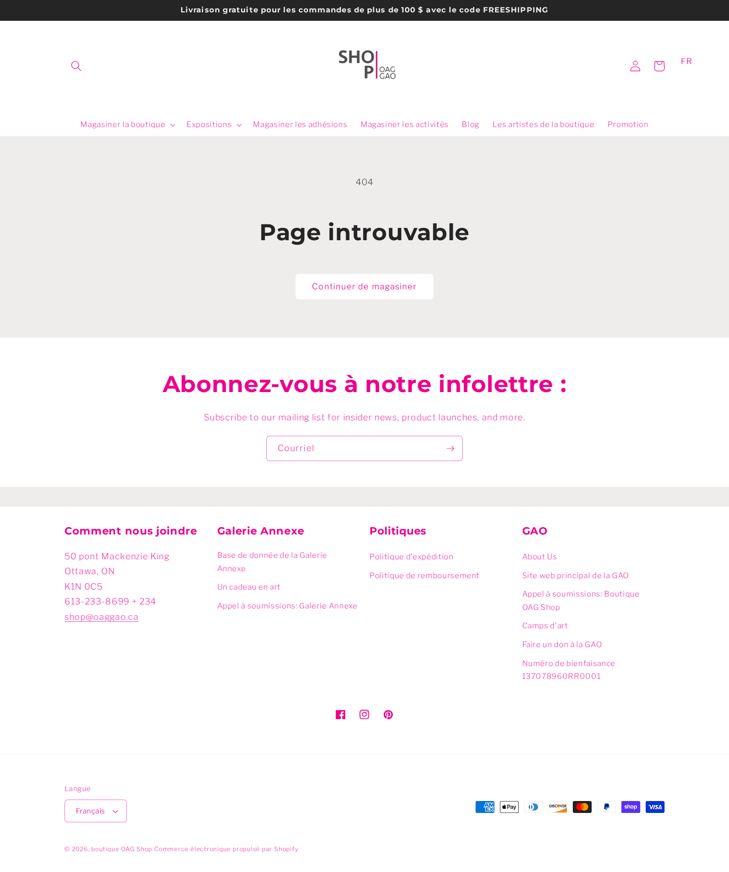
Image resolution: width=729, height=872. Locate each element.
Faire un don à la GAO (562, 644)
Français (90, 810)
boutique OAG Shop (121, 849)
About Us (539, 556)
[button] (76, 66)
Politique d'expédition (411, 556)
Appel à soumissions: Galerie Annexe (287, 605)
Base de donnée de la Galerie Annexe (272, 561)
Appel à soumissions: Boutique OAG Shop (581, 600)
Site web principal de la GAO (575, 575)
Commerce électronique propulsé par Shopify (226, 849)
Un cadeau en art (249, 587)
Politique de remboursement (424, 575)
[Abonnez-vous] (450, 449)
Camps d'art (545, 625)
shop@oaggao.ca (101, 616)
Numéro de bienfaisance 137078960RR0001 (569, 670)
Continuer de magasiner (364, 286)
